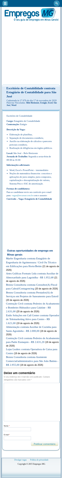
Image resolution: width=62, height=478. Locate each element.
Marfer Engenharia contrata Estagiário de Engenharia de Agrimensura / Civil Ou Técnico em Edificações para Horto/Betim (31, 262)
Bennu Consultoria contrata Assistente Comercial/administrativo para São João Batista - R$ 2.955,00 (32, 361)
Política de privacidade (39, 460)
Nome (7, 426)
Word (13, 105)
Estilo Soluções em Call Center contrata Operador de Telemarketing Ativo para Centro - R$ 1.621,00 (32, 319)
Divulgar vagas (20, 460)
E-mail (7, 435)
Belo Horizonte (32, 103)
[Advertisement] (31, 53)
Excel (50, 103)
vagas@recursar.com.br (22, 195)
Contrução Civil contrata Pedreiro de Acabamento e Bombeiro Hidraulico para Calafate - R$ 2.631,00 (32, 307)
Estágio (43, 103)
